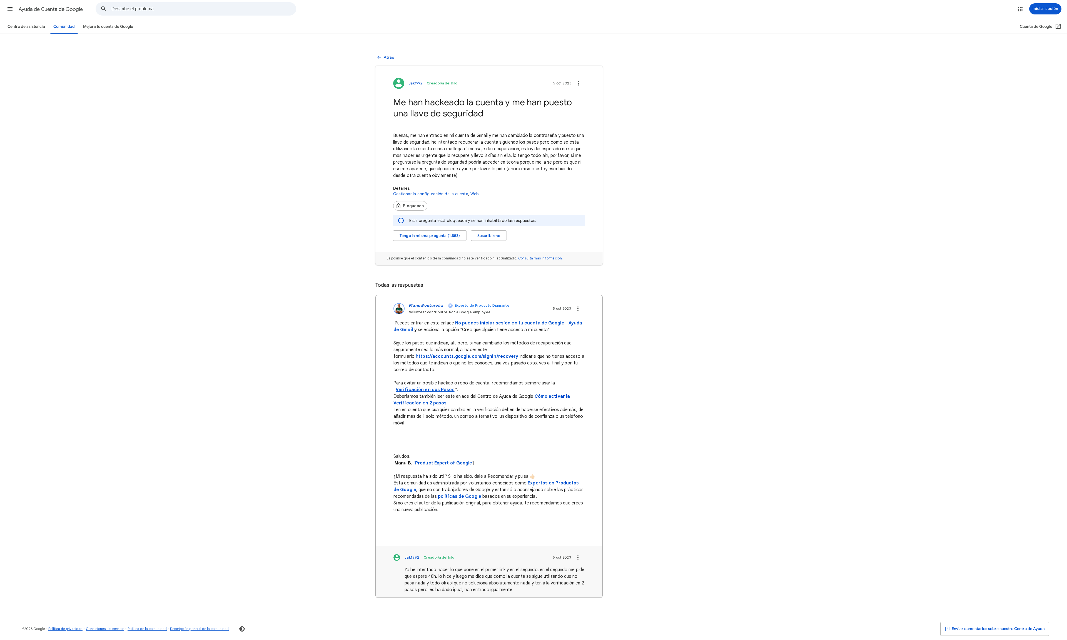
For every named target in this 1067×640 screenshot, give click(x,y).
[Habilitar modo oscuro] (242, 629)
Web (474, 193)
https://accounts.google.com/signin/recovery (467, 356)
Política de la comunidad (147, 629)
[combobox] (203, 8)
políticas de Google (459, 496)
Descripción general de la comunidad (199, 629)
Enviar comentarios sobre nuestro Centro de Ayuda (998, 628)
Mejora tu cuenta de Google (108, 26)
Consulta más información (540, 258)
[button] (10, 9)
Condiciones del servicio (105, 629)
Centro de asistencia (26, 26)
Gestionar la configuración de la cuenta (430, 193)
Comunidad (64, 26)
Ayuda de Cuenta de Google (51, 9)
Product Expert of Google (443, 463)
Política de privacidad (65, 629)
